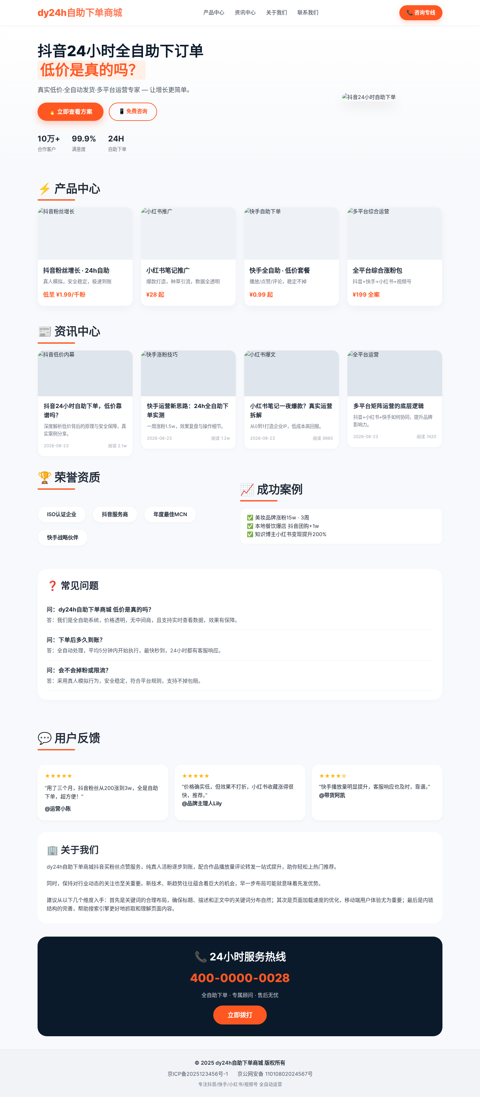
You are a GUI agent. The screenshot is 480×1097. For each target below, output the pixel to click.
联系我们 (307, 12)
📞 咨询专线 (421, 12)
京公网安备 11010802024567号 (275, 1074)
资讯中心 (245, 12)
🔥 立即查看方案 (70, 111)
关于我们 (276, 12)
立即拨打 (240, 1015)
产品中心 (213, 12)
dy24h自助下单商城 (80, 12)
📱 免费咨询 (133, 111)
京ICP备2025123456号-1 (198, 1074)
